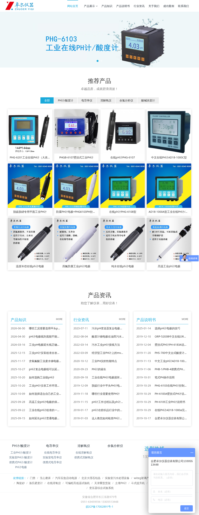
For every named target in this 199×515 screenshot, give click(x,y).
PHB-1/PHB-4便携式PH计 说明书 (171, 369)
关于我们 (153, 6)
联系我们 (183, 6)
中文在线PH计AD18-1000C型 (169, 157)
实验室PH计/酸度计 (21, 457)
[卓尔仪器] (19, 6)
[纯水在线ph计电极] (122, 240)
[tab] (47, 100)
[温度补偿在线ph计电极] (30, 240)
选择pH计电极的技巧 (167, 328)
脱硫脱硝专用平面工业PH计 (30, 212)
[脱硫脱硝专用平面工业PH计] (30, 185)
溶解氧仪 (84, 446)
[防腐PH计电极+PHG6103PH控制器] (76, 185)
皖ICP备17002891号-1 (99, 506)
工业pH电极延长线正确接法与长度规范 (45, 344)
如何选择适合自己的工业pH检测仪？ (45, 393)
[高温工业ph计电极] (169, 240)
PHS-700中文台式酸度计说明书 (171, 353)
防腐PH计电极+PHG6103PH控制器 (76, 212)
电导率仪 (52, 446)
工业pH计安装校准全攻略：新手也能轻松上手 (45, 353)
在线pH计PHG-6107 (122, 157)
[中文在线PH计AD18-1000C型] (169, 131)
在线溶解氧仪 (84, 452)
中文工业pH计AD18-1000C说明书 (171, 361)
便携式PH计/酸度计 (21, 462)
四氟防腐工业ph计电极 (76, 266)
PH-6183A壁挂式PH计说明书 (171, 393)
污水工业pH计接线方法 (106, 344)
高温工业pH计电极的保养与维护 (45, 402)
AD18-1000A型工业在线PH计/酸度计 (169, 212)
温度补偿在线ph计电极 (30, 266)
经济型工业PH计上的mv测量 (108, 353)
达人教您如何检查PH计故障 (108, 418)
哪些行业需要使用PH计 (106, 393)
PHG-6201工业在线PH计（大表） (30, 157)
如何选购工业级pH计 (41, 377)
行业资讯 (139, 6)
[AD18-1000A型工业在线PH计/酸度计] (169, 185)
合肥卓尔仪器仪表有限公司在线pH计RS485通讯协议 (171, 418)
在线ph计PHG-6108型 (122, 212)
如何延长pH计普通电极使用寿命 (45, 418)
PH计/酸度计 (21, 446)
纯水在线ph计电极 (122, 266)
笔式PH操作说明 (165, 377)
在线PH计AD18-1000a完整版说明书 (171, 410)
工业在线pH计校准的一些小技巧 (45, 410)
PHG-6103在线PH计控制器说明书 (171, 385)
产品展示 (89, 6)
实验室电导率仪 (52, 457)
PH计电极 (21, 467)
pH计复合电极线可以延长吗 (45, 369)
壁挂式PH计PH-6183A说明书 (171, 344)
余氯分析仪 (115, 446)
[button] (15, 40)
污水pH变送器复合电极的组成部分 (108, 328)
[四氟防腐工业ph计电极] (76, 240)
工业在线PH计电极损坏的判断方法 (108, 377)
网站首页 (72, 6)
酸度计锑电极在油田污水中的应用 (108, 336)
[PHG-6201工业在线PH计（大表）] (30, 131)
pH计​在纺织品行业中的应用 (108, 410)
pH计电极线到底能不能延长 (45, 336)
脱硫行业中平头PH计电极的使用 (108, 385)
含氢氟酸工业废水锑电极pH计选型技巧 (45, 361)
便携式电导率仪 (52, 462)
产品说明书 (123, 6)
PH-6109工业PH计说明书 (170, 402)
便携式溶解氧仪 (83, 457)
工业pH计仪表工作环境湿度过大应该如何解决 (45, 385)
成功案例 (168, 6)
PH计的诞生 (99, 369)
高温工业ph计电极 (169, 266)
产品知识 (106, 6)
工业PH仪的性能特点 (104, 361)
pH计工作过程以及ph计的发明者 (108, 402)
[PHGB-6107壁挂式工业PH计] (76, 131)
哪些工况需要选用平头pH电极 (45, 328)
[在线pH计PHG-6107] (122, 131)
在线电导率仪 (52, 452)
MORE (59, 319)
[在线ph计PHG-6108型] (122, 185)
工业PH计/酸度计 (20, 452)
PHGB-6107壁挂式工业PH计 (76, 157)
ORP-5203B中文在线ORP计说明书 (171, 336)
